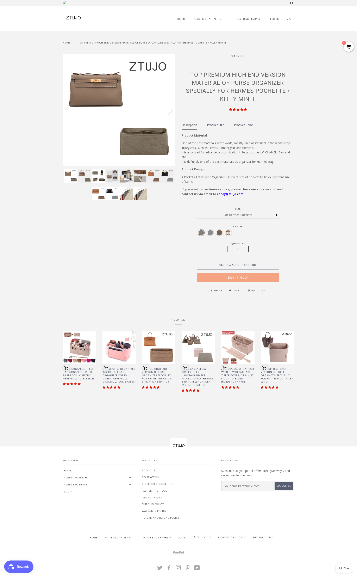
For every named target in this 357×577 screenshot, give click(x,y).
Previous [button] (70, 109)
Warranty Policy (154, 511)
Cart (290, 18)
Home (66, 42)
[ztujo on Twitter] (160, 569)
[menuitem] (178, 18)
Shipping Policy (153, 504)
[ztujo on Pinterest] (187, 569)
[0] (349, 47)
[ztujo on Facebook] (169, 569)
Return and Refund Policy (161, 517)
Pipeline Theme (263, 537)
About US (148, 470)
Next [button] (167, 109)
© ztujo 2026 (202, 537)
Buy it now (238, 277)
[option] (119, 110)
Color (238, 226)
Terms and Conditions (158, 484)
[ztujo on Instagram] (178, 569)
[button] (238, 109)
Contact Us (150, 477)
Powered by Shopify (232, 537)
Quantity (238, 243)
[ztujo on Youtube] (197, 569)
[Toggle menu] (130, 477)
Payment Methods (154, 490)
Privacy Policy (152, 497)
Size (238, 208)
